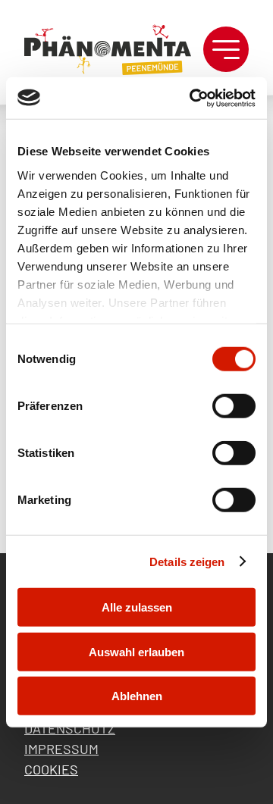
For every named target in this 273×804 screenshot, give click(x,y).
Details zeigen (186, 561)
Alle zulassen (137, 607)
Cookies (51, 769)
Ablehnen (136, 696)
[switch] (234, 406)
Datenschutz (69, 728)
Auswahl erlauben (136, 651)
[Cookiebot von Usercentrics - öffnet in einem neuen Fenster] (193, 98)
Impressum (61, 748)
